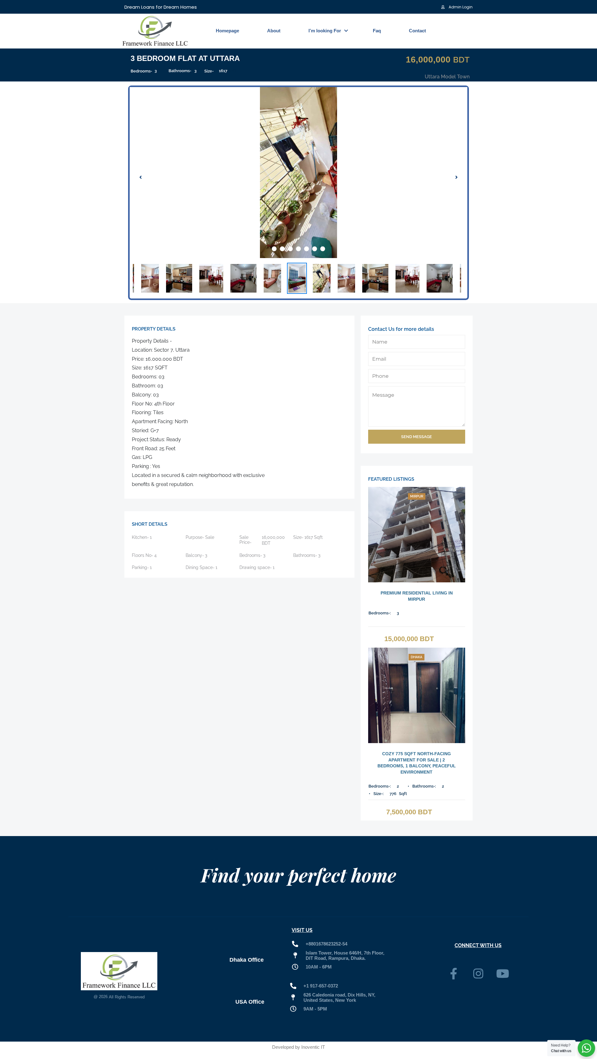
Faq (377, 30)
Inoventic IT (313, 1047)
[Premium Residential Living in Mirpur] (416, 534)
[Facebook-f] (453, 973)
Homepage (227, 30)
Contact (417, 30)
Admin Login (460, 7)
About (273, 30)
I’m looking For (324, 30)
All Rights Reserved (127, 997)
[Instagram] (478, 973)
